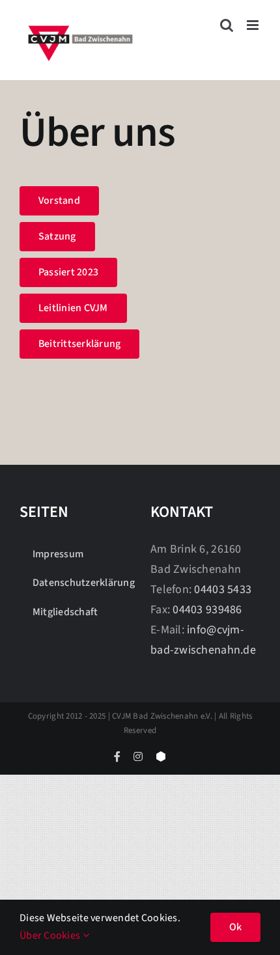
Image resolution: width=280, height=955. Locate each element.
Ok (235, 927)
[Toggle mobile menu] (253, 25)
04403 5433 (222, 589)
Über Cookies (51, 935)
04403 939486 (207, 610)
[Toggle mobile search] (226, 25)
